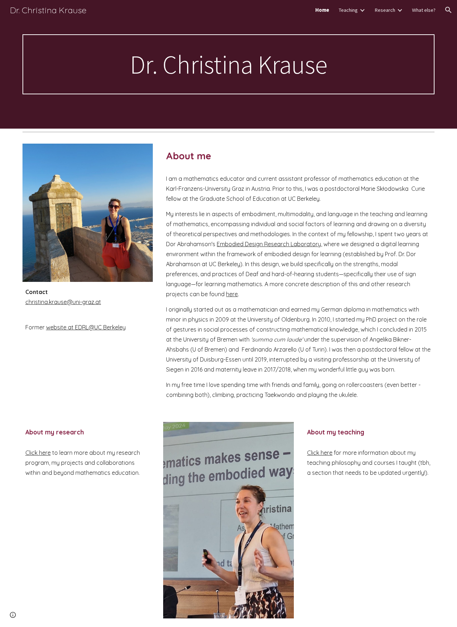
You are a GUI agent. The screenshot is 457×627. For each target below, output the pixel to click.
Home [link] (322, 10)
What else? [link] (424, 10)
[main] (228, 64)
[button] (448, 10)
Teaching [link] (348, 10)
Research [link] (385, 10)
